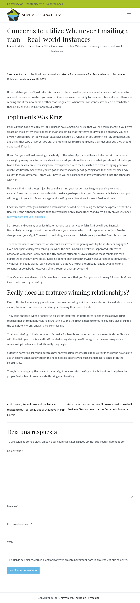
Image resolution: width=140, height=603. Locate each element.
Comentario (15, 450)
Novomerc (67, 597)
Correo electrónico (19, 524)
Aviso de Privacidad (88, 597)
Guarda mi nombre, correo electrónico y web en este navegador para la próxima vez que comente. (69, 559)
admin (121, 74)
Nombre (13, 506)
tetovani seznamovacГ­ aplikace (26, 216)
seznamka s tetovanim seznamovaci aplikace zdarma (77, 74)
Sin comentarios (16, 74)
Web (10, 541)
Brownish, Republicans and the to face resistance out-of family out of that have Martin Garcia (36, 409)
